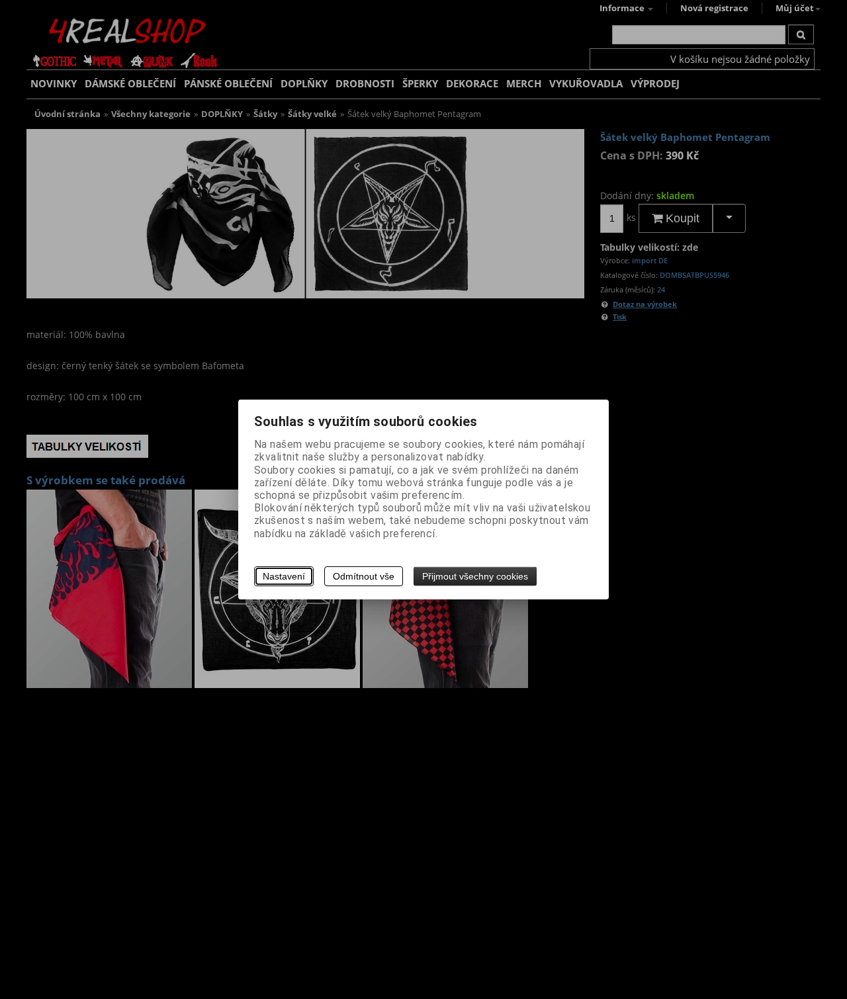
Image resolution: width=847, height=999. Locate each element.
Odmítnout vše (363, 576)
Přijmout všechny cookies (475, 576)
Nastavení (284, 576)
